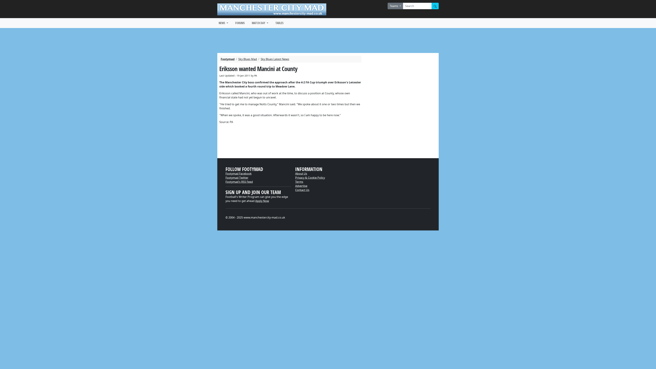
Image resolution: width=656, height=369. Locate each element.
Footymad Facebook (239, 173)
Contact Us (302, 190)
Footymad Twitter (237, 178)
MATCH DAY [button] (259, 23)
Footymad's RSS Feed (239, 182)
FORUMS (240, 23)
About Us (301, 173)
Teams (394, 6)
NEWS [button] (222, 23)
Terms (299, 182)
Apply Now (262, 201)
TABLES (279, 23)
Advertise (301, 186)
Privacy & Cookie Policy (310, 178)
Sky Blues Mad (247, 59)
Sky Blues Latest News (275, 59)
